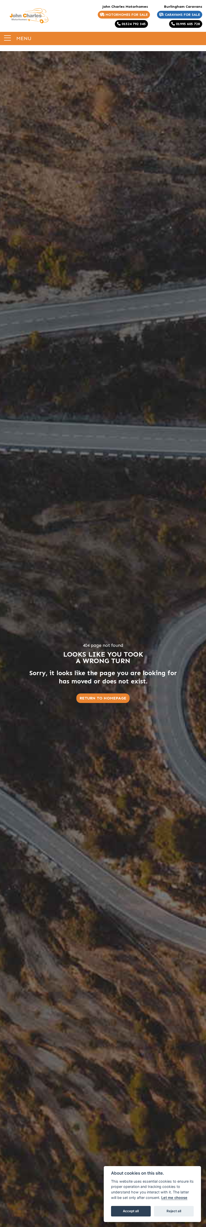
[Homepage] (29, 15)
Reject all (174, 1211)
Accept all (131, 1211)
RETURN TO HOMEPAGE (103, 698)
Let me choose (174, 1197)
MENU (23, 38)
